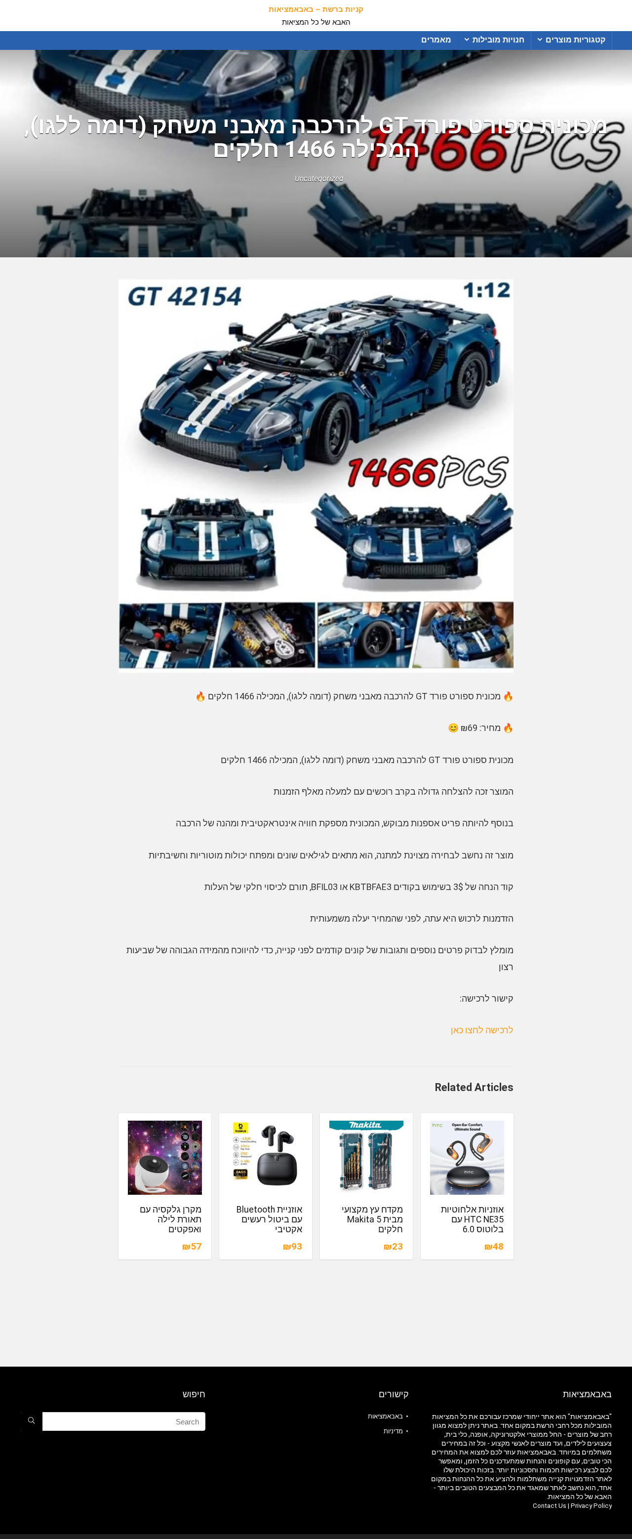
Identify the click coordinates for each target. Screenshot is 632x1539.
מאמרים (436, 39)
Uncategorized (319, 178)
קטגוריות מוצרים (575, 39)
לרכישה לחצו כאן (482, 1030)
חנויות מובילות (498, 39)
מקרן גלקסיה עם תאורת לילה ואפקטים (170, 1219)
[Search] (31, 1421)
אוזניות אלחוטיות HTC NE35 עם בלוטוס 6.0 (472, 1219)
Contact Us (549, 1505)
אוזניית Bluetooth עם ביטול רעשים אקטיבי (269, 1219)
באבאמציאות (385, 1416)
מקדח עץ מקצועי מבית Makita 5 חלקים (372, 1219)
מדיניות (393, 1431)
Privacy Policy (591, 1505)
